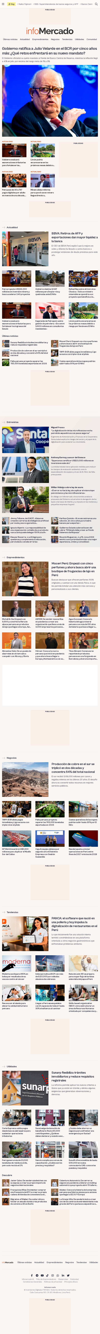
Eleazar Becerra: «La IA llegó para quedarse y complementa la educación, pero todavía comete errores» (28, 539)
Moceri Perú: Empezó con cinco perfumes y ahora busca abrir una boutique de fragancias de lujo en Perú (78, 343)
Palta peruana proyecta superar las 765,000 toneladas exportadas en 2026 (28, 362)
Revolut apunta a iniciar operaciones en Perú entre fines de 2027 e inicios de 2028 (83, 851)
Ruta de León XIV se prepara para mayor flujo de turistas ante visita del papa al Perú (81, 976)
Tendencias (67, 39)
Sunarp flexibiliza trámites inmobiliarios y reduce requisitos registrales (29, 343)
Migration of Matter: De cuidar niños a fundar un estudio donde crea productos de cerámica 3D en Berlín (28, 1201)
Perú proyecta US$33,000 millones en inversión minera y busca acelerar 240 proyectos (16, 291)
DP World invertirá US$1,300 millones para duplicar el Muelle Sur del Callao (16, 851)
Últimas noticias (10, 39)
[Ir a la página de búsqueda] (96, 4)
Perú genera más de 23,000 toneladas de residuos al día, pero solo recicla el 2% (15, 1163)
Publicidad (74, 1279)
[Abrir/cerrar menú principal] (3, 4)
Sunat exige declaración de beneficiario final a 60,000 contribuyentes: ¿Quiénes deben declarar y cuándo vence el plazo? (49, 1132)
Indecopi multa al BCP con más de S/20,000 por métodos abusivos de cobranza (49, 976)
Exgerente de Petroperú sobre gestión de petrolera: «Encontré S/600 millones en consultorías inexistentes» (49, 325)
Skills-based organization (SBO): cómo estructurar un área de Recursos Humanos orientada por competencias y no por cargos (82, 1007)
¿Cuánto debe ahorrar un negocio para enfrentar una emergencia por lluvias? (81, 1131)
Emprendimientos (40, 39)
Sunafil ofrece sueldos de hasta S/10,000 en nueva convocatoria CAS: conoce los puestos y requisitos (83, 1164)
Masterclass (63, 1279)
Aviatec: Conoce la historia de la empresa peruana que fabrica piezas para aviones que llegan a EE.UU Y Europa (78, 1192)
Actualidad (25, 39)
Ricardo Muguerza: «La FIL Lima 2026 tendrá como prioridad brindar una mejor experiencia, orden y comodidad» (78, 539)
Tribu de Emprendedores (46, 1279)
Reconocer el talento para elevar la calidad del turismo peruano (15, 1006)
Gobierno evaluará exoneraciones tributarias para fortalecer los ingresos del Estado (14, 163)
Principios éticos (71, 1282)
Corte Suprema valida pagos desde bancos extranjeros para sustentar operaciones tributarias (16, 1132)
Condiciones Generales (32, 1282)
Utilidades (79, 39)
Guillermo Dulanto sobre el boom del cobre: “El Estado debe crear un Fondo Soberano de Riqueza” (76, 530)
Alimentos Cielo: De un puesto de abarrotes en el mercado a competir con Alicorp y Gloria (16, 653)
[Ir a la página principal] (50, 31)
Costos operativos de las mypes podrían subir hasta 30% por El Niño (77, 362)
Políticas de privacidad (53, 1282)
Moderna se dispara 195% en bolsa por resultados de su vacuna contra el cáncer (15, 976)
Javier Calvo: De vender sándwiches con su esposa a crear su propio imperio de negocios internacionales (28, 1182)
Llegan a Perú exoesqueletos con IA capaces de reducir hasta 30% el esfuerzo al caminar (49, 1006)
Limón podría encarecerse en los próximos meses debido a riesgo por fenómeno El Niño (42, 163)
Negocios (55, 39)
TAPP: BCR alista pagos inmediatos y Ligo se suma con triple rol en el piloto (77, 353)
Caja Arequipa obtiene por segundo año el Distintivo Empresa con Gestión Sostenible (47, 853)
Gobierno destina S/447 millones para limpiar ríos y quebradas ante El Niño (47, 291)
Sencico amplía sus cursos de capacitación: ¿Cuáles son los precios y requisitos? (48, 1163)
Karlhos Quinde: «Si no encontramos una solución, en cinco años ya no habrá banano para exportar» (77, 520)
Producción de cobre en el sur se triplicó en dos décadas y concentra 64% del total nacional (29, 353)
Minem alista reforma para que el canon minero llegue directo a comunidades (42, 193)
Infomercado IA (28, 1279)
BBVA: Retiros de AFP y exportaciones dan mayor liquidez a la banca (75, 237)
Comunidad (92, 39)
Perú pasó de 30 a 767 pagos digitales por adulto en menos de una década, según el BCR (13, 193)
